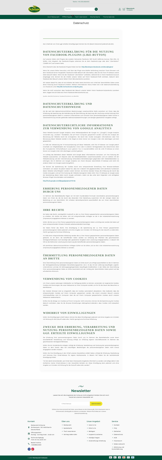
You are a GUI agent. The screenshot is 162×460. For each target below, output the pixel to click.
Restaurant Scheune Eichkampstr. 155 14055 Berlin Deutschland (41, 427)
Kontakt (116, 425)
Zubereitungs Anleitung (97, 441)
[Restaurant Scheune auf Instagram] (32, 449)
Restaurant (67, 425)
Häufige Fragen (94, 437)
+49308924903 (36, 445)
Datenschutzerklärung (81, 413)
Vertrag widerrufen (70, 434)
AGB (115, 437)
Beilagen (92, 431)
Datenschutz (118, 434)
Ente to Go (92, 428)
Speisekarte (68, 428)
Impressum (118, 441)
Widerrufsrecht (119, 444)
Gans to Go (92, 425)
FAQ (115, 428)
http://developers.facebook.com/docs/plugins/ (97, 67)
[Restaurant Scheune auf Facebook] (29, 449)
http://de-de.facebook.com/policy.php (70, 87)
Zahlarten (117, 431)
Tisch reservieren (70, 431)
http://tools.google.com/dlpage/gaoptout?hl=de (59, 181)
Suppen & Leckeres (95, 434)
